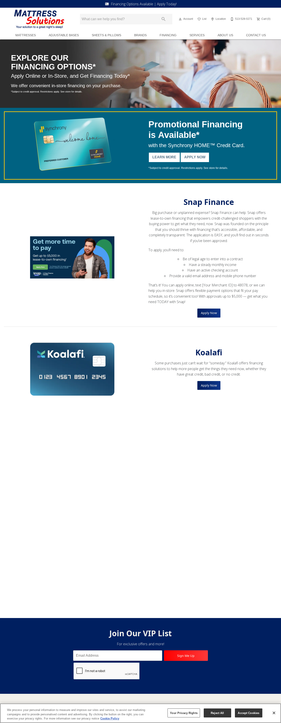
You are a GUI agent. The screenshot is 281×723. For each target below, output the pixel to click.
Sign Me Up (186, 656)
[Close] (274, 713)
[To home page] (39, 19)
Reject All (217, 712)
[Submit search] (164, 19)
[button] (180, 19)
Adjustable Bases (64, 35)
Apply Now (194, 157)
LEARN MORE (164, 157)
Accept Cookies (248, 712)
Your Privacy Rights (183, 712)
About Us (225, 35)
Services (197, 35)
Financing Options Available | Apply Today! (144, 4)
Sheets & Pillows (106, 35)
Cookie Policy (109, 718)
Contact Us (256, 35)
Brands (140, 35)
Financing (168, 35)
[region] (140, 713)
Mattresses (25, 35)
